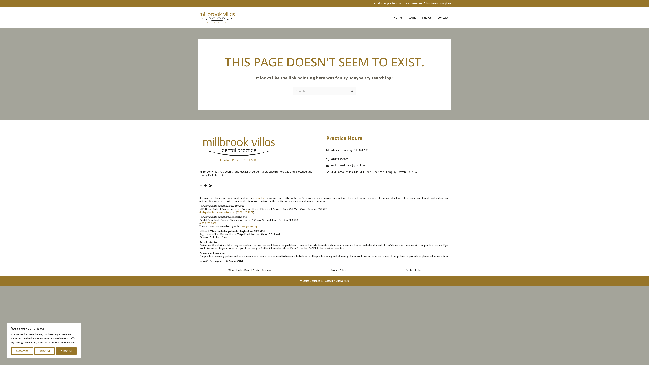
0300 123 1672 (245, 212)
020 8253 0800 (208, 223)
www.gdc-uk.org (248, 226)
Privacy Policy (338, 270)
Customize (22, 350)
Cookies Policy (414, 270)
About (412, 17)
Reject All (44, 350)
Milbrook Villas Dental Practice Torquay (249, 270)
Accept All (66, 350)
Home (397, 17)
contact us (259, 198)
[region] (44, 340)
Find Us (427, 17)
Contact (442, 17)
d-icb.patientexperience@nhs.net (217, 212)
